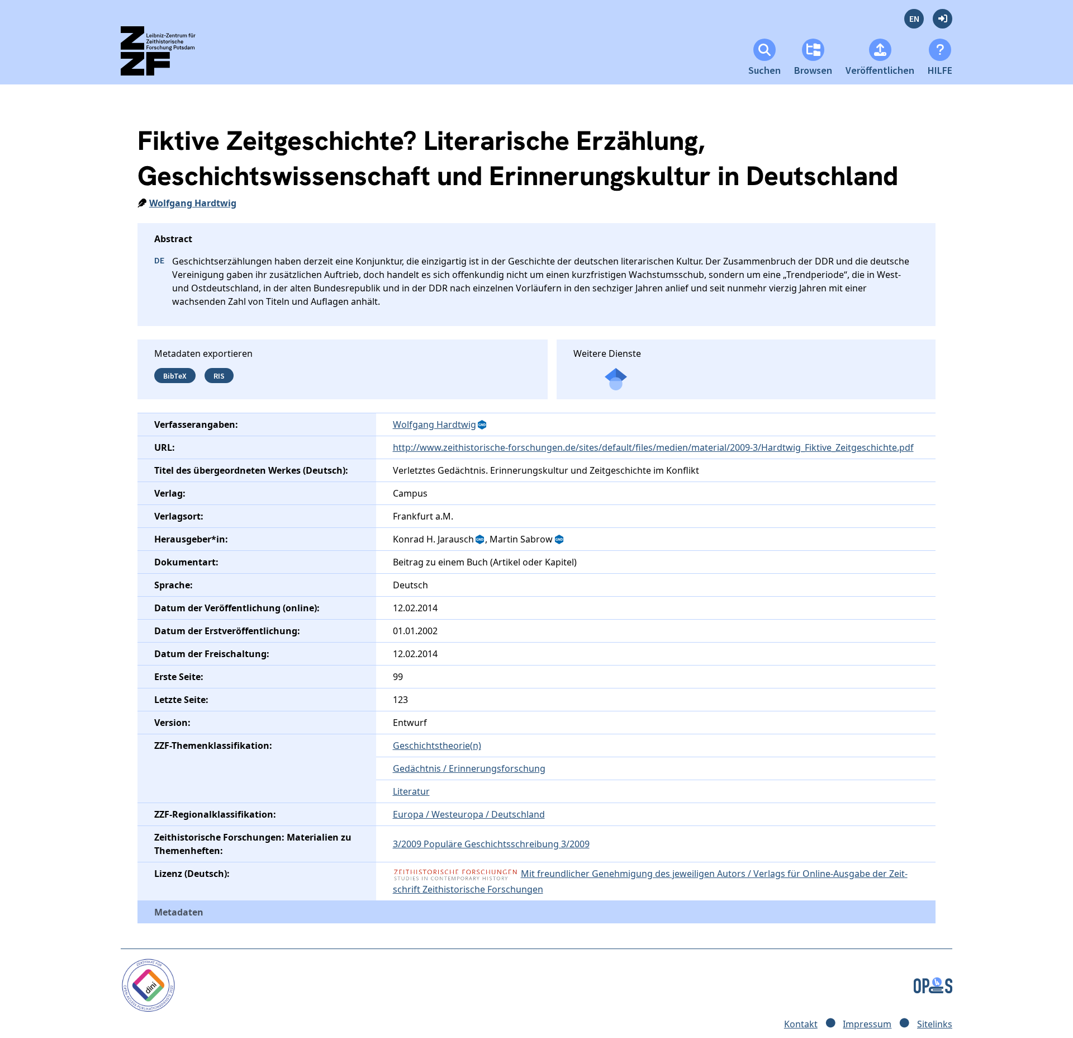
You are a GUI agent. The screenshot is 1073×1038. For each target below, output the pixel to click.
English (914, 19)
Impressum (867, 1024)
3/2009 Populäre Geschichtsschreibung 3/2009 (491, 844)
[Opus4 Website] (933, 984)
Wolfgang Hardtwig (192, 203)
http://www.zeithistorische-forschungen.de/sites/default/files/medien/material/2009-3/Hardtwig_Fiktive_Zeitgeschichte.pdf (653, 447)
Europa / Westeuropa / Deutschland (469, 814)
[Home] (168, 55)
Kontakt (801, 1024)
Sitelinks (934, 1024)
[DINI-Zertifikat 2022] (148, 984)
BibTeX (175, 375)
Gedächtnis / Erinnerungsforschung (469, 768)
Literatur (411, 791)
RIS (219, 375)
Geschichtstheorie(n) (437, 745)
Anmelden (942, 19)
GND (483, 425)
